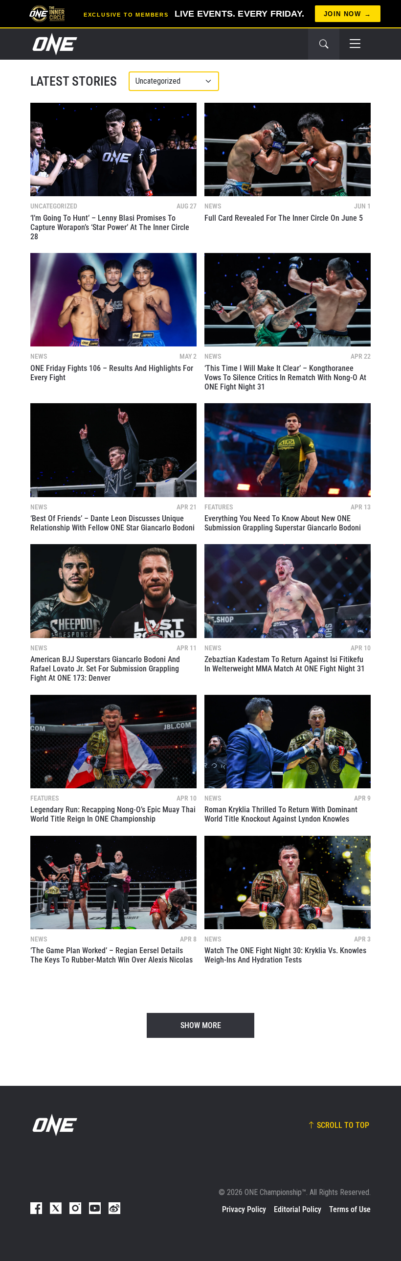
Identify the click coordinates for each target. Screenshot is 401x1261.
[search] (323, 44)
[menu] (355, 44)
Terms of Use (350, 1209)
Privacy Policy (244, 1209)
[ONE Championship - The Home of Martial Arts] (53, 44)
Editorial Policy (297, 1209)
